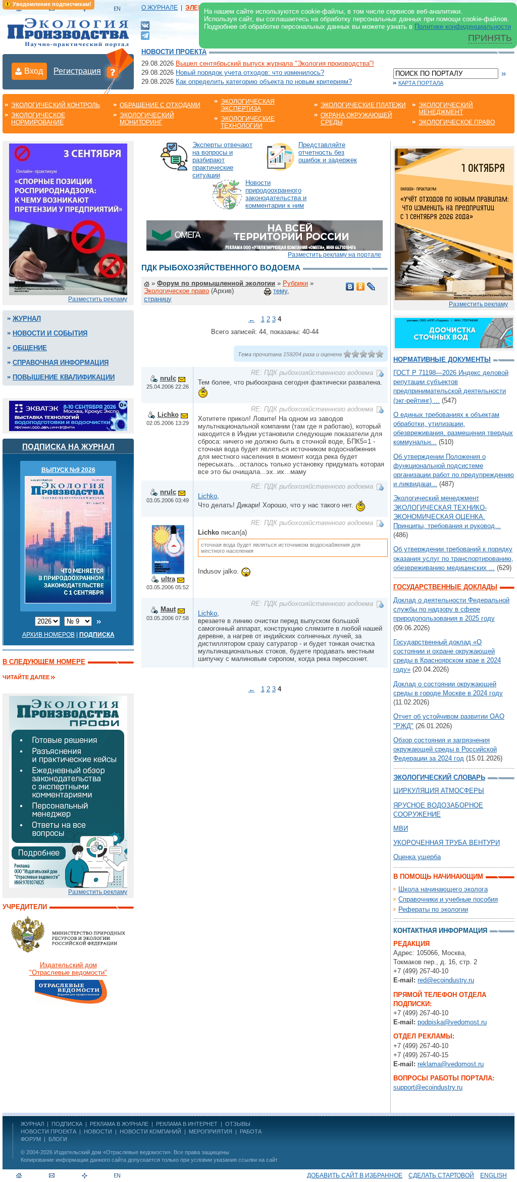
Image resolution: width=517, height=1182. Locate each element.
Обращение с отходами (160, 105)
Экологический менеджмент (446, 109)
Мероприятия (210, 1131)
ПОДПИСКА (66, 1124)
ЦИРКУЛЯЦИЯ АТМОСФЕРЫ (438, 790)
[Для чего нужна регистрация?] (113, 71)
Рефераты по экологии (433, 909)
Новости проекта (173, 52)
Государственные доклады (445, 587)
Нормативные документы (442, 359)
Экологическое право (457, 122)
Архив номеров (48, 634)
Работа (251, 1131)
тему (280, 291)
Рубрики (295, 283)
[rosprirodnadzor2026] (68, 218)
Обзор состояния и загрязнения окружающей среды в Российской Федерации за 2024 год (445, 749)
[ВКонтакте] (145, 25)
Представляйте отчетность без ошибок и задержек (327, 152)
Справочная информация (61, 362)
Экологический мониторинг (147, 119)
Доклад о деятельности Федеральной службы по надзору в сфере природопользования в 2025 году (451, 609)
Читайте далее (26, 677)
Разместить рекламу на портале (334, 254)
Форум (31, 1139)
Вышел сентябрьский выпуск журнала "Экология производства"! (275, 63)
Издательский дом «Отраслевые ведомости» (112, 1152)
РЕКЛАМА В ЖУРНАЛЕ (119, 1124)
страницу (158, 299)
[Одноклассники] (360, 286)
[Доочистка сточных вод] (454, 332)
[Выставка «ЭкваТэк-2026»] (68, 415)
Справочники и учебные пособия (448, 899)
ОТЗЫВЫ (237, 1124)
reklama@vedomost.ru (451, 1064)
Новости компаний (150, 1131)
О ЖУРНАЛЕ (159, 7)
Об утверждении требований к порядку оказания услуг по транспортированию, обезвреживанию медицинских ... (453, 558)
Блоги (57, 1139)
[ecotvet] (68, 791)
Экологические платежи (363, 105)
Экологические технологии (248, 122)
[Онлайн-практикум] (454, 223)
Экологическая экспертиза (248, 105)
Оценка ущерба (417, 857)
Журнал (27, 318)
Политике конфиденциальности (463, 26)
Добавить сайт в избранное (354, 1175)
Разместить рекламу (97, 299)
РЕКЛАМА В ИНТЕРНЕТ (187, 1124)
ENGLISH (493, 1175)
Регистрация (77, 71)
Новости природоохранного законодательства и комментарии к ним (275, 194)
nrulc (168, 378)
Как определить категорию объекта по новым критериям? (264, 81)
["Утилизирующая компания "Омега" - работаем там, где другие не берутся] (264, 235)
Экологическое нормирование (38, 119)
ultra (168, 579)
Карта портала (420, 83)
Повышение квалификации (64, 377)
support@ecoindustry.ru (427, 1087)
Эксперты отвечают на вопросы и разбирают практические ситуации (222, 160)
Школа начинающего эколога (443, 889)
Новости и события (50, 333)
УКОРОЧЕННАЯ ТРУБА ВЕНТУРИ (446, 842)
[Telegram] (145, 34)
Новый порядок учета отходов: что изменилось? (250, 72)
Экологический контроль (55, 105)
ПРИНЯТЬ (490, 38)
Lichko (168, 414)
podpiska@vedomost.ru (452, 1022)
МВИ (400, 828)
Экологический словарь (439, 777)
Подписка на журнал (68, 446)
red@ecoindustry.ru (446, 980)
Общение (30, 348)
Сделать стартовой (441, 1175)
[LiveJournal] (371, 286)
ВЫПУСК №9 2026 (68, 470)
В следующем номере (44, 662)
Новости (98, 1131)
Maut (168, 609)
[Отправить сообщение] (181, 378)
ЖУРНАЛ (32, 1124)
